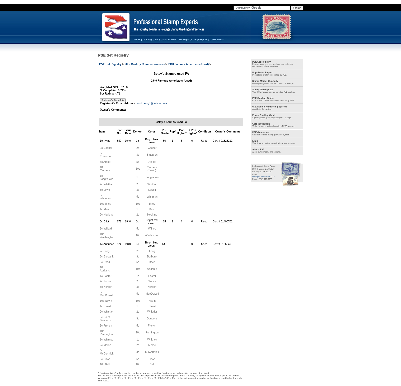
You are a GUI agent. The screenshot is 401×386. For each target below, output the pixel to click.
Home (137, 39)
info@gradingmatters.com (263, 176)
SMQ (157, 39)
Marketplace (169, 39)
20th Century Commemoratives (145, 64)
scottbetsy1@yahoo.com (152, 103)
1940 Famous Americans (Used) (188, 64)
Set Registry (185, 39)
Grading (147, 39)
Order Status (217, 39)
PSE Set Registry (110, 64)
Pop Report (200, 39)
